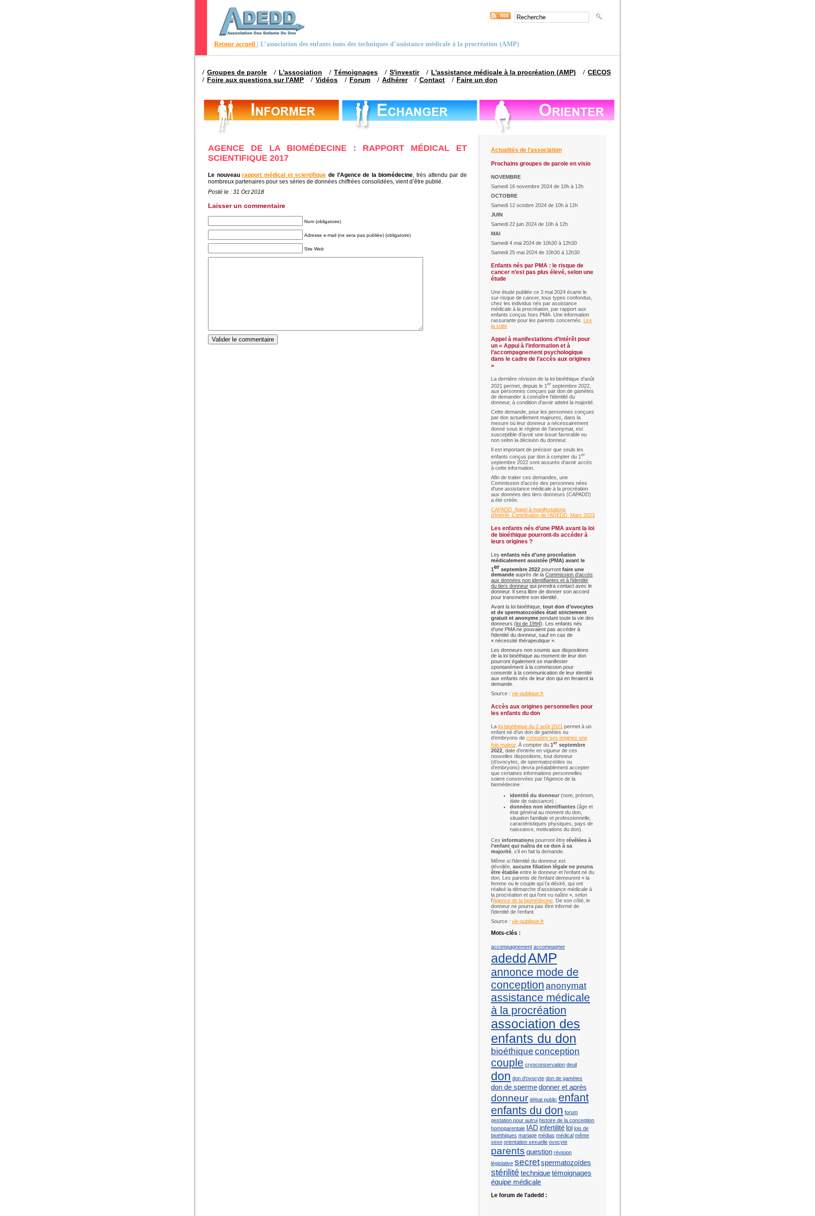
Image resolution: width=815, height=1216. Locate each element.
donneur (509, 1098)
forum (571, 1112)
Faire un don (477, 79)
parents (508, 1151)
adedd (508, 958)
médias (546, 1135)
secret (527, 1162)
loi (569, 1128)
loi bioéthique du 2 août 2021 (530, 726)
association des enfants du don (535, 1031)
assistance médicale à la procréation (540, 1003)
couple (507, 1063)
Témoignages (356, 72)
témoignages (571, 1173)
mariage (527, 1135)
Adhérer (395, 79)
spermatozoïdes (566, 1162)
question (539, 1152)
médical (565, 1135)
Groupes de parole (237, 72)
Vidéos (327, 79)
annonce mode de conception (535, 978)
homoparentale (508, 1128)
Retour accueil (235, 44)
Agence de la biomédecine (523, 900)
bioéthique (512, 1051)
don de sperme (514, 1087)
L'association (300, 72)
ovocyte (558, 1142)
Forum (359, 79)
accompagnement (511, 946)
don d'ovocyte (528, 1078)
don (501, 1076)
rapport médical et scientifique (284, 175)
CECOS (599, 72)
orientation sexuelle (526, 1142)
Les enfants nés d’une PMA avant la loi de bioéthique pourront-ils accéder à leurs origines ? (542, 535)
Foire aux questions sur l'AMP (255, 79)
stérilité (505, 1172)
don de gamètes (564, 1078)
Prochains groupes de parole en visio (540, 163)
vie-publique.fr (528, 693)
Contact (432, 79)
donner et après (563, 1087)
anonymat (566, 986)
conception (557, 1051)
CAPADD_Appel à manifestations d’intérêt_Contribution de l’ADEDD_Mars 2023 (543, 512)
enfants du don (527, 1110)
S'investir (404, 72)
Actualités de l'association (526, 150)
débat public (543, 1099)
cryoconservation (545, 1064)
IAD (532, 1128)
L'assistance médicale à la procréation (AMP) (503, 72)
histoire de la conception (566, 1120)
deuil (571, 1064)
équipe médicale (516, 1182)
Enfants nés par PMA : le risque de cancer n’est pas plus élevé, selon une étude (542, 272)
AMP (542, 958)
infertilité (552, 1128)
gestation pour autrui (514, 1120)
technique (535, 1173)
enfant (573, 1097)
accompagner (549, 946)
